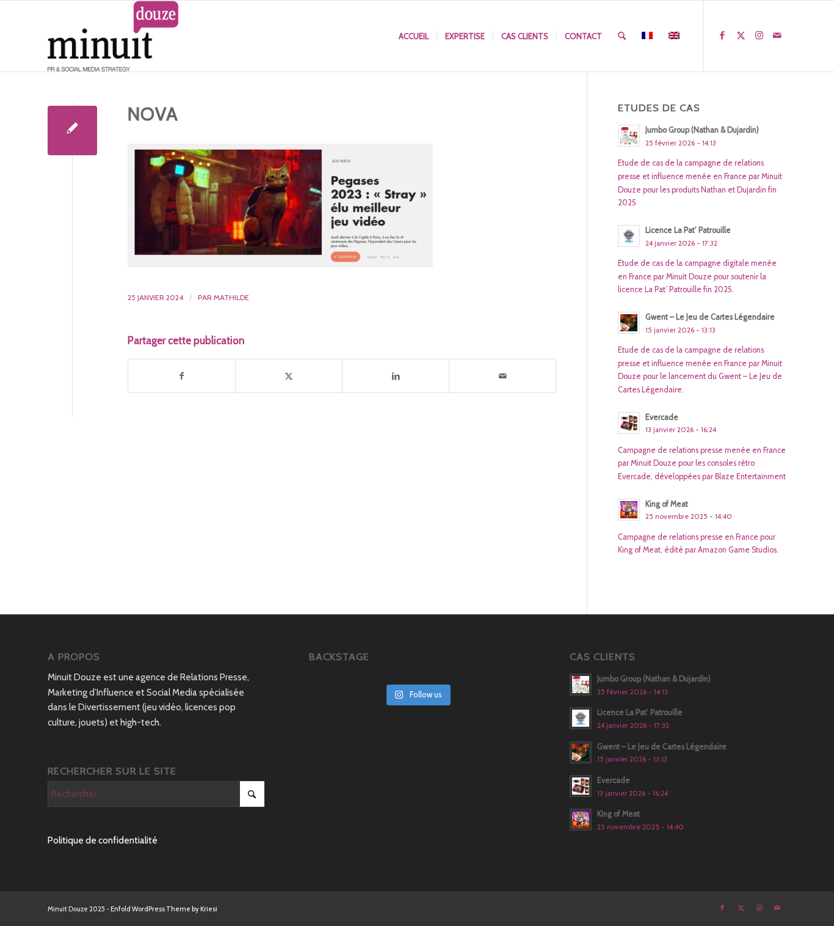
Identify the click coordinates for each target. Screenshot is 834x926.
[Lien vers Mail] (777, 35)
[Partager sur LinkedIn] (396, 376)
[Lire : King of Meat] (629, 510)
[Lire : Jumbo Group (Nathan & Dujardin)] (629, 136)
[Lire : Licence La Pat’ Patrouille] (629, 236)
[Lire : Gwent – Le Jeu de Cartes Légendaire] (629, 323)
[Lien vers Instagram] (759, 35)
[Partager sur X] (289, 376)
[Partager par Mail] (502, 376)
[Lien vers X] (740, 35)
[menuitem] (414, 36)
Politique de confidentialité (103, 840)
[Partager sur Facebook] (181, 376)
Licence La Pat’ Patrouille (688, 230)
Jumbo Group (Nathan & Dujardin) (702, 129)
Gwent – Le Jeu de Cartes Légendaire (710, 317)
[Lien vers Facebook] (722, 35)
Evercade (661, 417)
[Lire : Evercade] (629, 423)
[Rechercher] (622, 36)
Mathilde (231, 297)
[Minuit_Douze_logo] (113, 36)
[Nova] (72, 130)
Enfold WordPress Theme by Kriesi (164, 909)
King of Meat (666, 504)
